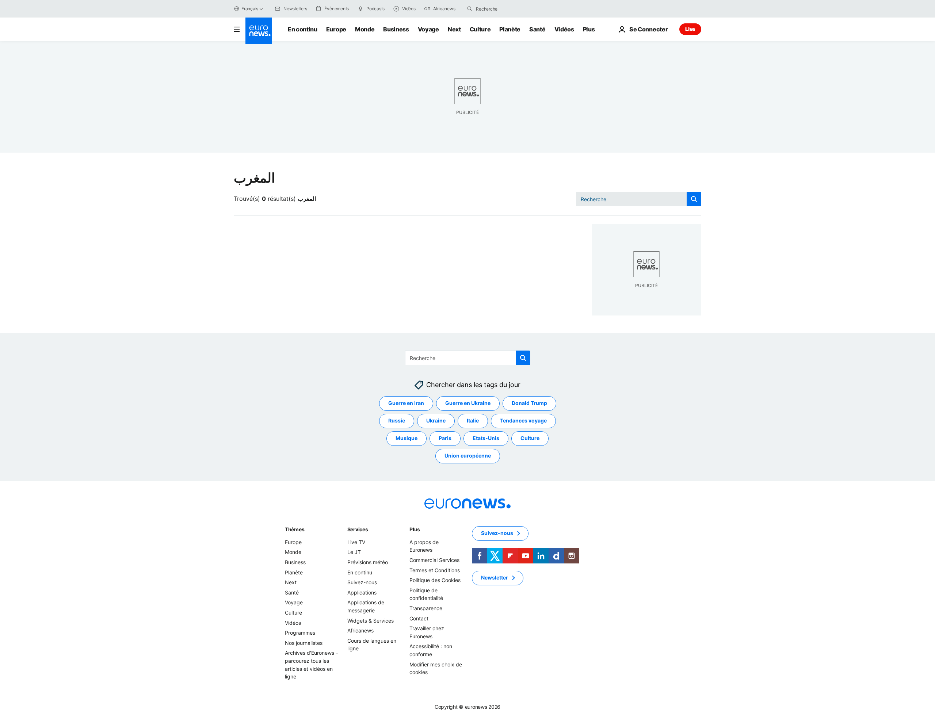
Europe (336, 29)
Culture (480, 29)
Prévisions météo (367, 562)
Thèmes (294, 529)
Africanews (360, 630)
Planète (509, 29)
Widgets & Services (370, 620)
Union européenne (467, 456)
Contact (418, 618)
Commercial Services (434, 560)
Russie (396, 421)
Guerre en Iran (406, 403)
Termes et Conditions (434, 570)
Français (249, 8)
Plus (414, 529)
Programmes (300, 633)
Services (357, 529)
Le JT (354, 552)
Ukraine (436, 421)
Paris (445, 438)
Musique (406, 438)
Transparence (425, 608)
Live (690, 29)
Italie (473, 421)
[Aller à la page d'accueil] (258, 31)
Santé (537, 29)
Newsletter (494, 578)
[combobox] (506, 9)
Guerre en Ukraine (468, 403)
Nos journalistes (304, 643)
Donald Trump (529, 403)
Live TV (356, 542)
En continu (302, 29)
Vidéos (564, 29)
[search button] (470, 9)
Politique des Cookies (435, 580)
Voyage (428, 29)
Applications (362, 592)
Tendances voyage (523, 421)
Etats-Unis (486, 438)
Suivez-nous (362, 582)
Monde (364, 29)
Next (454, 29)
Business (396, 29)
